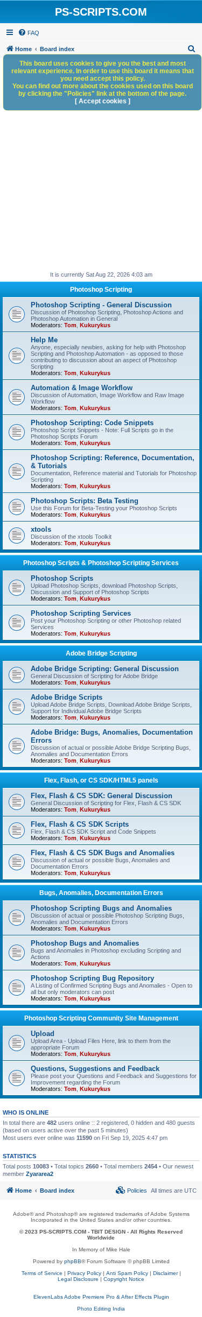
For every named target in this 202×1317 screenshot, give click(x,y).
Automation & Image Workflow (82, 388)
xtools (41, 529)
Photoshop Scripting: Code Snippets (92, 423)
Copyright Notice (123, 1279)
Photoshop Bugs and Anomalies (85, 943)
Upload (42, 1034)
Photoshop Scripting (101, 289)
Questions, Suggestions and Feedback (95, 1069)
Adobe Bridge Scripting (101, 653)
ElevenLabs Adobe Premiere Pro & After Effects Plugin (101, 1297)
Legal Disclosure (78, 1279)
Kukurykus (95, 325)
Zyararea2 (39, 1174)
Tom (70, 325)
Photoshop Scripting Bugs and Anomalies (101, 908)
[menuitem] (28, 32)
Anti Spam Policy (127, 1273)
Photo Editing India (101, 1309)
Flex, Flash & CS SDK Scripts (80, 824)
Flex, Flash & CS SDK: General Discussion (101, 796)
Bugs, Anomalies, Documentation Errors (101, 893)
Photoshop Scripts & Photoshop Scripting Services (101, 563)
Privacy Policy (84, 1273)
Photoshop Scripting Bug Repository (92, 978)
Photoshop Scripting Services (81, 613)
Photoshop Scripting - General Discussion (101, 305)
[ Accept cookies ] (102, 101)
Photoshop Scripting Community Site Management (101, 1018)
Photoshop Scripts (62, 578)
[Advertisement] (101, 164)
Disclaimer (165, 1273)
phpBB (72, 1261)
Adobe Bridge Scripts (66, 697)
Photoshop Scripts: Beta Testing (84, 501)
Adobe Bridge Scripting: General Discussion (105, 669)
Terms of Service (42, 1273)
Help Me (44, 340)
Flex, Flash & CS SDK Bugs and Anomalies (103, 853)
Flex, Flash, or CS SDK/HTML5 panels (101, 780)
